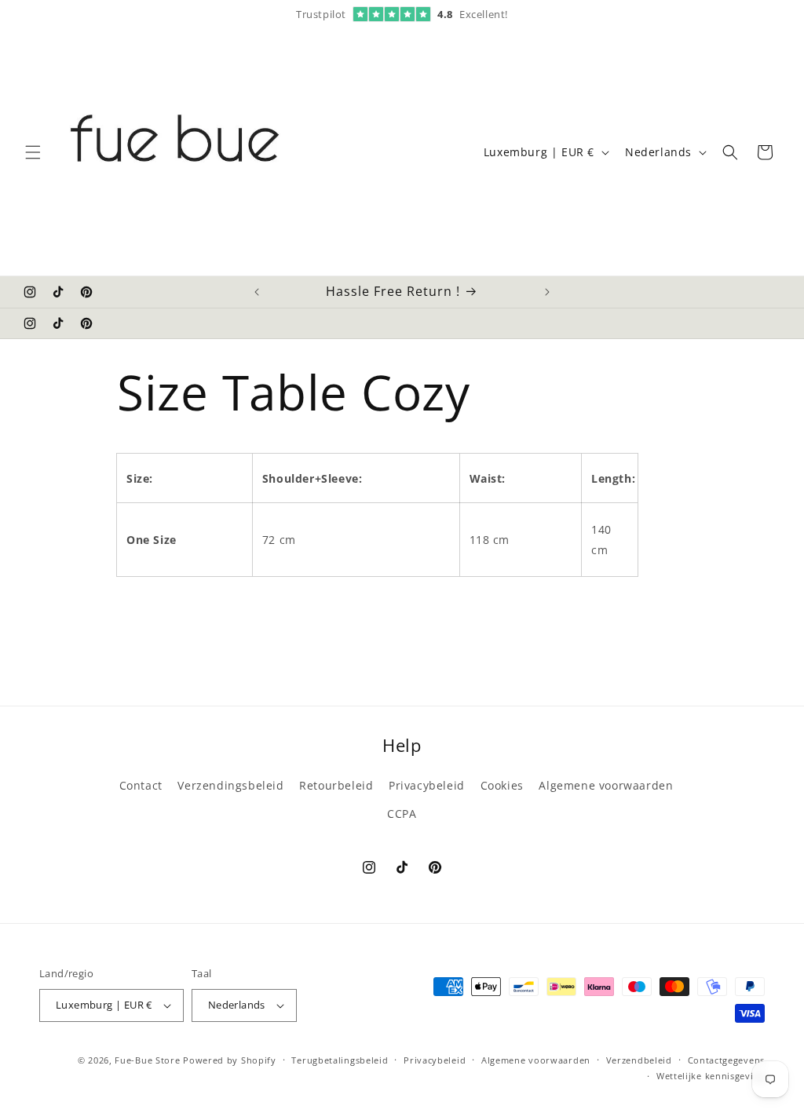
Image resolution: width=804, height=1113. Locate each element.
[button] (33, 152)
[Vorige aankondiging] (256, 292)
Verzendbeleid (639, 1060)
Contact (141, 785)
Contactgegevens (727, 1060)
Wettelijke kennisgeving (710, 1076)
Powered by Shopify (229, 1060)
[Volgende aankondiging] (547, 292)
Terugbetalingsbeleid (339, 1060)
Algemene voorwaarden (606, 785)
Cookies (502, 785)
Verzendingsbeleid (230, 785)
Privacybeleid (427, 785)
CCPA (401, 813)
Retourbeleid (336, 785)
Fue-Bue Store (147, 1060)
